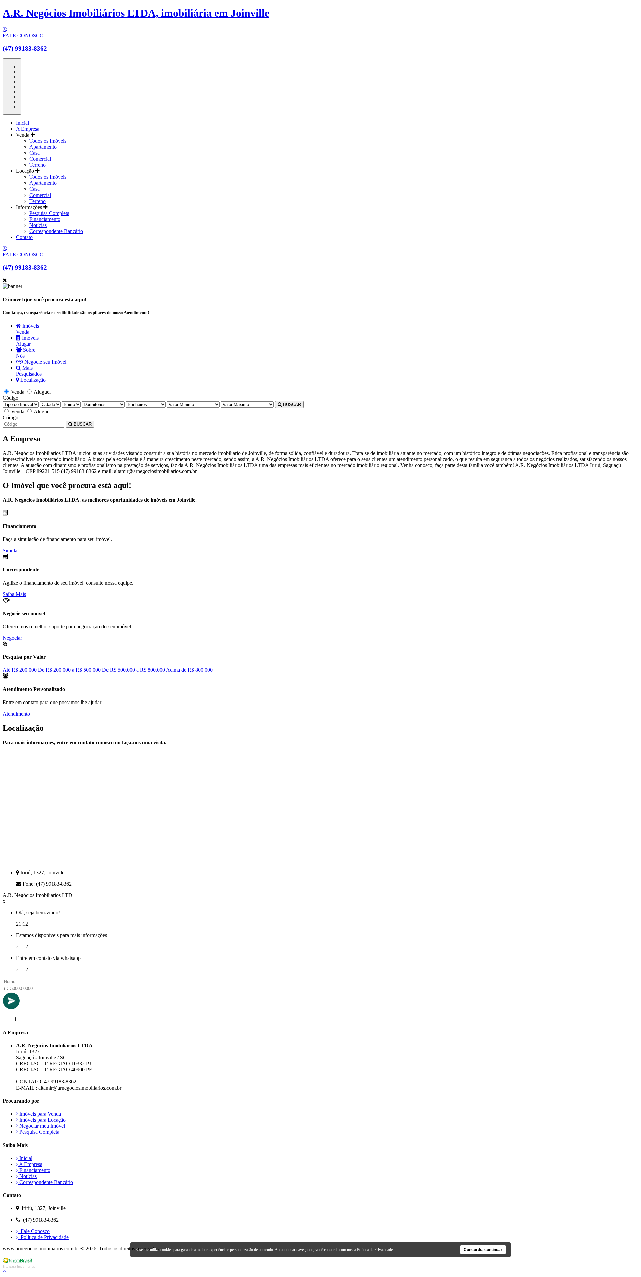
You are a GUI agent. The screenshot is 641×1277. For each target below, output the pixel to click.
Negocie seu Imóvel (44, 362)
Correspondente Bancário (56, 231)
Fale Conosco (34, 1231)
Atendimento (16, 714)
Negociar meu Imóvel (41, 1126)
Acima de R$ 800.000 (189, 670)
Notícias (38, 225)
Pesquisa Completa (49, 213)
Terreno (37, 165)
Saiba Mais (14, 594)
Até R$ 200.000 (20, 670)
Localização (32, 380)
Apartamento (43, 147)
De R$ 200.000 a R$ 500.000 (69, 670)
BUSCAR (291, 404)
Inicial (22, 123)
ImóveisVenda (27, 329)
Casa (34, 153)
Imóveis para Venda (39, 1114)
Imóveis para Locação (42, 1120)
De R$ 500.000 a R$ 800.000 (133, 670)
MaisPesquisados (29, 371)
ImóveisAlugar (27, 341)
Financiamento (44, 219)
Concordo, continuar (483, 1249)
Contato (24, 237)
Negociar (12, 638)
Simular (11, 550)
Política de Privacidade (43, 1237)
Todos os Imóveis (47, 141)
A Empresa (27, 129)
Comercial (40, 159)
